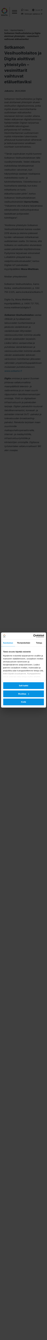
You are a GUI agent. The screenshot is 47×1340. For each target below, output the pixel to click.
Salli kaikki (23, 686)
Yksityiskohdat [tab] (23, 643)
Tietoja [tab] (39, 643)
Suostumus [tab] (8, 643)
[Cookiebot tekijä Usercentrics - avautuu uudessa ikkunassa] (33, 636)
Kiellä (23, 702)
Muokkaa (22, 694)
